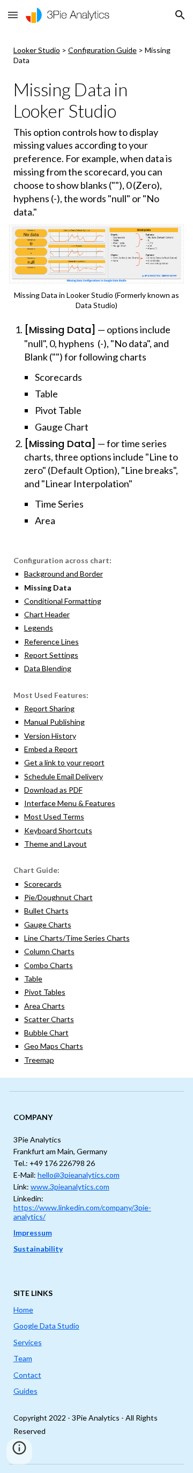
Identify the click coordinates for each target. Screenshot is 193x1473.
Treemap (39, 1059)
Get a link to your (53, 762)
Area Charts (44, 1005)
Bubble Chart (46, 1032)
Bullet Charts (46, 910)
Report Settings (51, 654)
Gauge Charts (47, 924)
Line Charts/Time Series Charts (77, 937)
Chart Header (47, 614)
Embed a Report (51, 749)
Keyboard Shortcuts (58, 830)
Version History (50, 735)
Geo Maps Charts (53, 1045)
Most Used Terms (54, 816)
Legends (38, 627)
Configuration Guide (102, 50)
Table (33, 978)
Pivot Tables (44, 991)
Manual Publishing (54, 721)
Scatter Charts (49, 1019)
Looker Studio (36, 50)
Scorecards (43, 883)
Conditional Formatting (62, 600)
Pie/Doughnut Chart (58, 897)
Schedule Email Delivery (63, 776)
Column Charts (49, 951)
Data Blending (47, 668)
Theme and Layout (55, 843)
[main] (96, 55)
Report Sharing (49, 708)
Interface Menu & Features (69, 803)
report (94, 762)
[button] (13, 14)
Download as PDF (53, 789)
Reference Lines (51, 641)
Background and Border (63, 573)
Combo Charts (48, 965)
